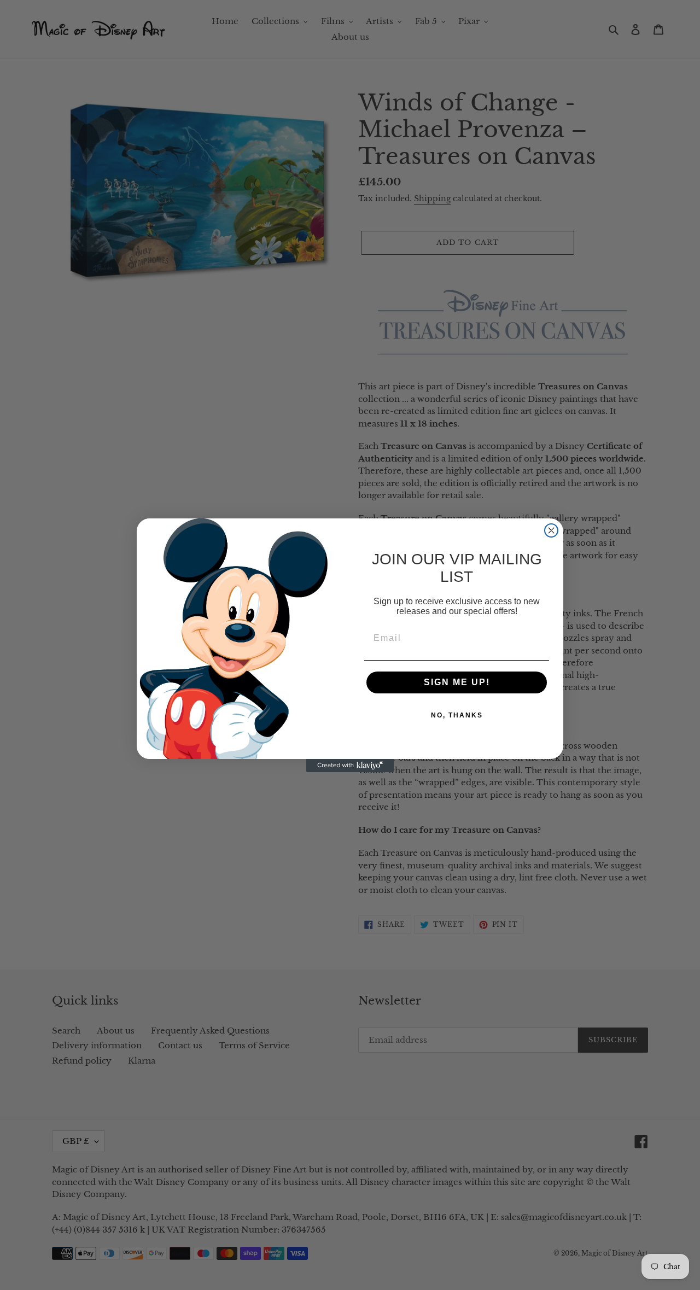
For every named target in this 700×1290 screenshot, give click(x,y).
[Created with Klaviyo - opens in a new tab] (350, 765)
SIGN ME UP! (457, 682)
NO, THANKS (457, 715)
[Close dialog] (551, 530)
